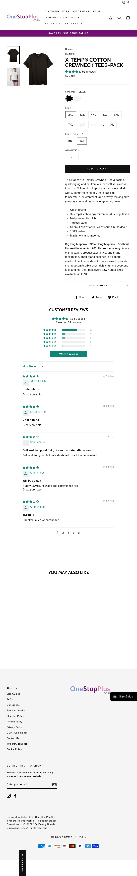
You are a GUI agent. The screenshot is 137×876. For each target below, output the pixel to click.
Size (68, 108)
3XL (82, 114)
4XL (93, 114)
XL (112, 124)
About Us (12, 688)
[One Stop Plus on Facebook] (15, 796)
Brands (77, 23)
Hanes (70, 54)
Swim (96, 11)
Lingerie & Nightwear (62, 17)
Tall (82, 140)
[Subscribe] (54, 784)
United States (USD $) (69, 837)
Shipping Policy (15, 716)
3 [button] (68, 532)
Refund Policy (14, 721)
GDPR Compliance (17, 733)
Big (70, 140)
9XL (93, 124)
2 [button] (63, 532)
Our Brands (13, 705)
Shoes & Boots (57, 23)
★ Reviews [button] (22, 863)
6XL (116, 114)
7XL (70, 124)
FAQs (10, 699)
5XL (104, 114)
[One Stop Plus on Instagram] (9, 796)
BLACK (69, 98)
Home (68, 49)
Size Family (74, 134)
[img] (31, 376)
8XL (82, 124)
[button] (73, 71)
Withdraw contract (17, 744)
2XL (70, 114)
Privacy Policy (14, 727)
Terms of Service (16, 710)
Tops (65, 11)
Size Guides (97, 285)
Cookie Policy (14, 749)
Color (75, 92)
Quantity (72, 150)
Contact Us (13, 738)
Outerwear (81, 11)
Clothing (52, 11)
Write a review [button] (68, 354)
